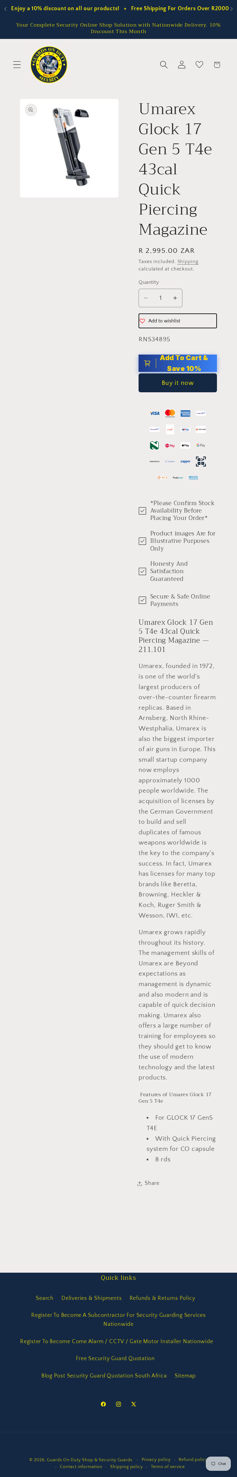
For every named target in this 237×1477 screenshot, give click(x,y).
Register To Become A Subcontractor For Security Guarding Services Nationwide (118, 1319)
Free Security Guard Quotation (115, 1359)
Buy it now (178, 383)
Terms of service (168, 1466)
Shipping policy (126, 1466)
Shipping (187, 261)
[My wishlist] (199, 65)
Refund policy (193, 1459)
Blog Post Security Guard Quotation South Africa (104, 1376)
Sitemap (185, 1376)
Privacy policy (156, 1459)
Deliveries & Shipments (91, 1298)
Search (45, 1298)
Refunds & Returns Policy (162, 1298)
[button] (17, 65)
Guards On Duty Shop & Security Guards (90, 1460)
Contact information (81, 1466)
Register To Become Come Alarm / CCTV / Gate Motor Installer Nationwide (116, 1342)
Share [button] (152, 1183)
